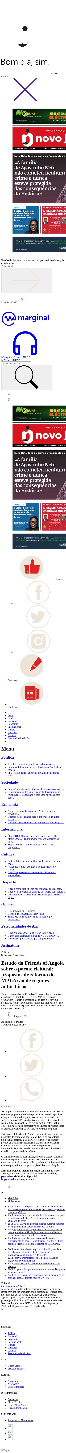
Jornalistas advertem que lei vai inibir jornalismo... (33, 764)
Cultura (7, 854)
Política (7, 757)
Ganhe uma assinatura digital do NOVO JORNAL (33, 935)
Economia (9, 804)
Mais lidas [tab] (13, 1198)
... (9, 741)
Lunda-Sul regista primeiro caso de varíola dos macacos (36, 789)
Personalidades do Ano (20, 926)
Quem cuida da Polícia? (13, 1286)
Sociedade (9, 782)
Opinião (8, 904)
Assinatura (10, 945)
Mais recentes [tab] (14, 1201)
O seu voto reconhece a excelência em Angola (31, 933)
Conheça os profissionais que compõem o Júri (31, 938)
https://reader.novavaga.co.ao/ (17, 1179)
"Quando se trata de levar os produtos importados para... (36, 822)
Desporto (8, 882)
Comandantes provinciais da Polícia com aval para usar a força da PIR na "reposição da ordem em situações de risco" (36, 1218)
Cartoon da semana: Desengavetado (26, 913)
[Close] (25, 100)
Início (10, 715)
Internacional (12, 829)
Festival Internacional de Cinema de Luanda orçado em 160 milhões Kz (33, 1259)
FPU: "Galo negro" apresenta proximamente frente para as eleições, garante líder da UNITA (36, 1276)
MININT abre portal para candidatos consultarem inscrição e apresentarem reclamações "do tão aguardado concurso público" (36, 1209)
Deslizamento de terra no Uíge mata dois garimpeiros (34, 792)
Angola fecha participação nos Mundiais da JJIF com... (35, 888)
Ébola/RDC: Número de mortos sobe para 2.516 (32, 836)
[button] (36, 578)
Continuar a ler (8, 1106)
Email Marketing (9, 1447)
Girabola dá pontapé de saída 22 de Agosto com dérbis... (36, 891)
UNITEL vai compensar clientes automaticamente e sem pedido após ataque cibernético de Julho (36, 1225)
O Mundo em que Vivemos (21, 911)
